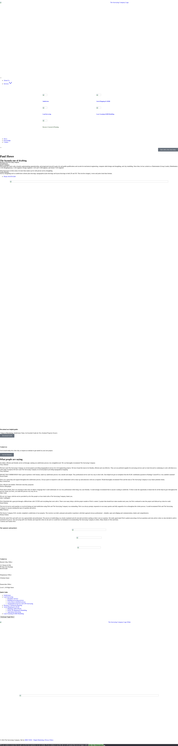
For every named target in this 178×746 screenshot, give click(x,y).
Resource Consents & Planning (13, 605)
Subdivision (7, 595)
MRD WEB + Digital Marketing (34, 740)
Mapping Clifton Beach (14, 608)
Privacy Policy (49, 740)
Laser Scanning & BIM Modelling (14, 613)
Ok (90, 745)
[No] (104, 745)
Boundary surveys (12, 598)
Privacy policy (99, 745)
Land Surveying (8, 597)
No (93, 745)
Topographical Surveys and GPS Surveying (20, 603)
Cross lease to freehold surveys (16, 602)
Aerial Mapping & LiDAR (11, 607)
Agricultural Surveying (14, 612)
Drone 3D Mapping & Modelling (17, 610)
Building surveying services (15, 600)
